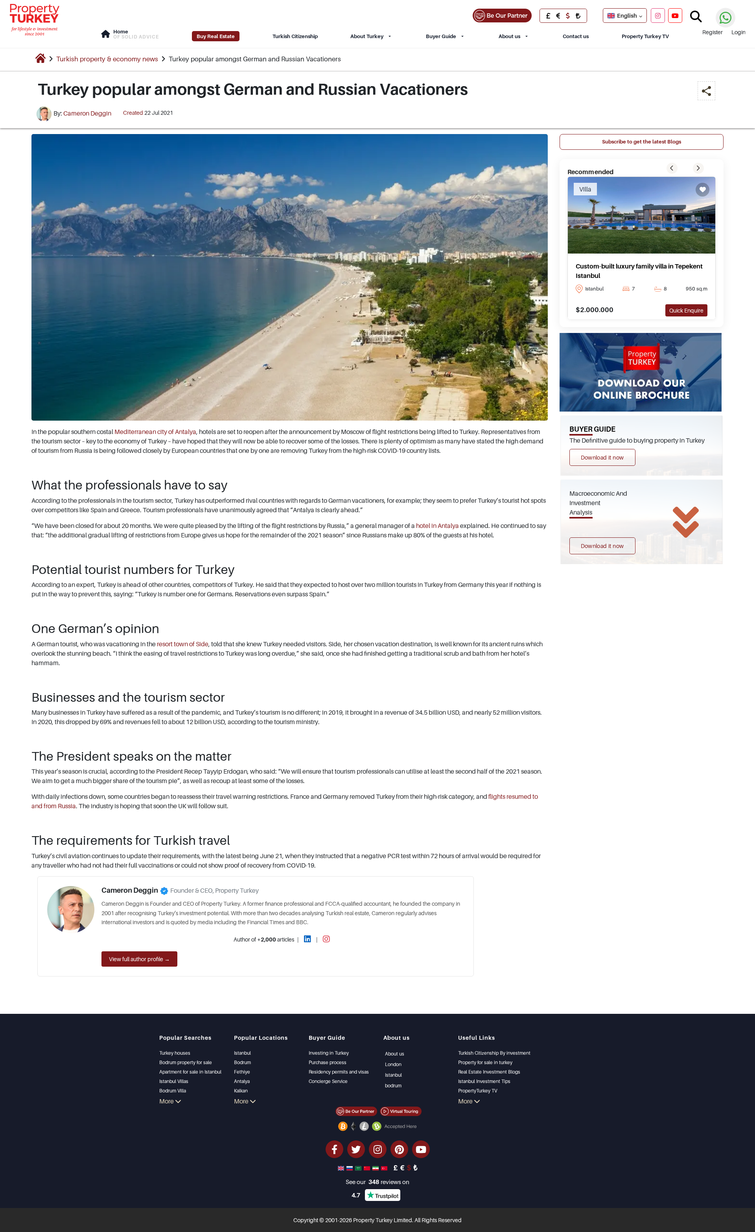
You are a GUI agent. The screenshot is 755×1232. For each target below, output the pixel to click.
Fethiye (242, 1072)
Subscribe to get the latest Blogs (641, 141)
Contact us (576, 36)
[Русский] (350, 1167)
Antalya (242, 1081)
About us (509, 36)
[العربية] (359, 1167)
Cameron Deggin (87, 113)
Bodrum (242, 1062)
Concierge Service (328, 1081)
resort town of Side (182, 644)
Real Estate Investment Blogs (489, 1072)
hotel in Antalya (437, 526)
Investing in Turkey (329, 1053)
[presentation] (672, 168)
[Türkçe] (385, 1167)
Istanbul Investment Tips (484, 1081)
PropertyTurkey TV (477, 1091)
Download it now (602, 457)
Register (712, 32)
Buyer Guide (441, 36)
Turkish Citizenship (295, 36)
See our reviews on (377, 1181)
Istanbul (242, 1053)
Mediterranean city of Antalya (155, 432)
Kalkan (241, 1091)
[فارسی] (376, 1167)
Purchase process (327, 1062)
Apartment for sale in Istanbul (190, 1072)
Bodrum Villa (172, 1091)
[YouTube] (675, 15)
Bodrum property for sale (185, 1062)
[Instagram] (658, 15)
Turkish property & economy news (107, 59)
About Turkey (366, 36)
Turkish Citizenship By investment (494, 1053)
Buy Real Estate (216, 36)
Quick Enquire (686, 310)
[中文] (367, 1167)
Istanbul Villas (173, 1081)
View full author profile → (139, 959)
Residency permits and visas (339, 1072)
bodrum (393, 1086)
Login (738, 32)
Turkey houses (174, 1053)
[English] (341, 1167)
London (393, 1064)
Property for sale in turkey (485, 1062)
